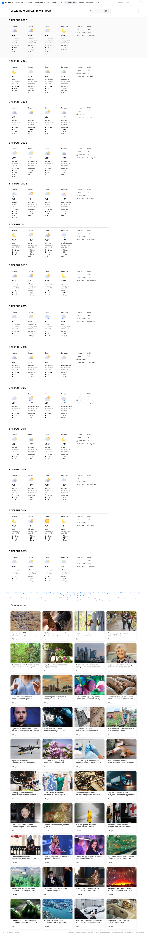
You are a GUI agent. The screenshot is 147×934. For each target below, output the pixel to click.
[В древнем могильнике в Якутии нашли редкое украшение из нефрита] (121, 850)
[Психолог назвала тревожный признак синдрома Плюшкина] (89, 786)
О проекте (71, 932)
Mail (3, 932)
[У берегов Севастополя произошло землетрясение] (57, 914)
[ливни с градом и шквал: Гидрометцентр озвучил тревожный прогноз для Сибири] (89, 818)
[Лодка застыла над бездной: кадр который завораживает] (25, 882)
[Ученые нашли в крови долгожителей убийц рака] (57, 722)
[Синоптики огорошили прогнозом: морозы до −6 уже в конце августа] (25, 850)
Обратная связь (119, 932)
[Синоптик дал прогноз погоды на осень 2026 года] (121, 626)
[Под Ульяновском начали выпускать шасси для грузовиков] (121, 786)
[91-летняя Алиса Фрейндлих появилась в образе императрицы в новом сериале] (57, 882)
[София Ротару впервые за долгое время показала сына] (89, 850)
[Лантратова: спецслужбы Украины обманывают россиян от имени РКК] (121, 818)
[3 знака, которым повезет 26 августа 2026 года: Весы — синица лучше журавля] (89, 882)
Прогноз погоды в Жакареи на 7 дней (80, 593)
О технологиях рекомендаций (104, 932)
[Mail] (3, 2)
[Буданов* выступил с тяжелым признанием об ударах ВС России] (25, 722)
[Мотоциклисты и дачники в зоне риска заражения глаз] (121, 722)
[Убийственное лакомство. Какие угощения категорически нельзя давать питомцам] (57, 626)
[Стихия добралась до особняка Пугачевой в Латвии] (57, 850)
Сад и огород (65, 595)
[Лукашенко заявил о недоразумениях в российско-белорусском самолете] (25, 754)
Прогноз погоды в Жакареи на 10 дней (112, 593)
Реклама (17, 932)
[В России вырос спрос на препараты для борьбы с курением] (25, 690)
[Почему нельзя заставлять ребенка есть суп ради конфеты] (25, 786)
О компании (9, 932)
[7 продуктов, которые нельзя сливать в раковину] (121, 914)
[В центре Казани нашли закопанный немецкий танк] (89, 722)
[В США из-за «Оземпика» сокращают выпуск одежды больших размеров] (57, 786)
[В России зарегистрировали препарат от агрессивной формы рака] (89, 754)
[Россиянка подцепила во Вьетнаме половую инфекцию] (89, 626)
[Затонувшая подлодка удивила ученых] (57, 818)
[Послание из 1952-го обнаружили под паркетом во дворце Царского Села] (25, 626)
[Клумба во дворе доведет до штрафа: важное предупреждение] (57, 658)
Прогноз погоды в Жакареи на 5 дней (49, 593)
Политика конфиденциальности (85, 932)
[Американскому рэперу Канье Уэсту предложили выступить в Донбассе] (121, 882)
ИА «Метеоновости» (139, 932)
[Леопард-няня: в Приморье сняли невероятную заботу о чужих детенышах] (25, 658)
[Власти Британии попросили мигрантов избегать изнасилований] (57, 690)
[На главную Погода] (9, 2)
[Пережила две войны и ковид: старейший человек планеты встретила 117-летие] (121, 658)
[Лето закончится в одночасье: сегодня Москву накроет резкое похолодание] (89, 658)
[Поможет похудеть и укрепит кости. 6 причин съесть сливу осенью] (89, 690)
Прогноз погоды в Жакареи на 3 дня (19, 593)
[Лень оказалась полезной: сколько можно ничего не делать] (121, 754)
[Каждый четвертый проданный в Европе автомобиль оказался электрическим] (89, 914)
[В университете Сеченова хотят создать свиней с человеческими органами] (121, 690)
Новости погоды (135, 593)
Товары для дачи (80, 595)
